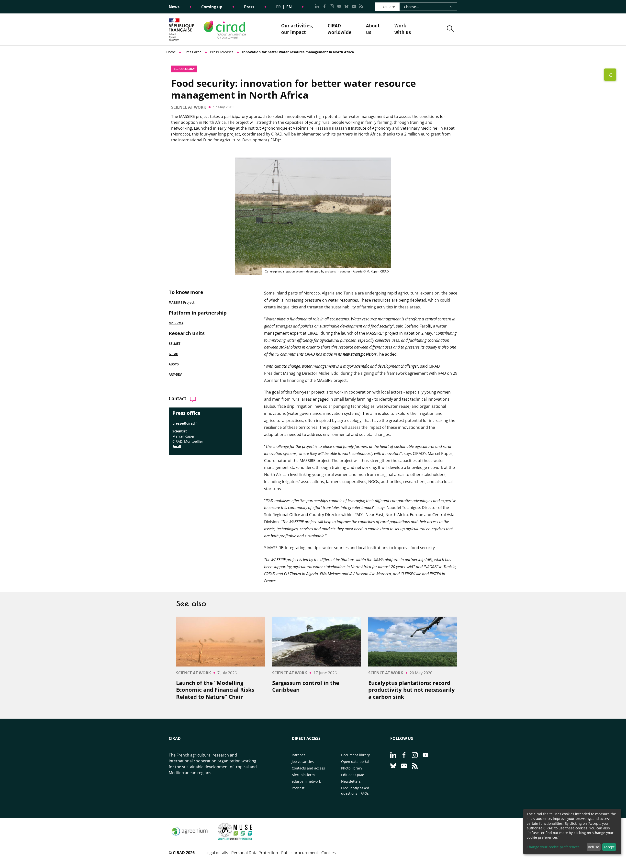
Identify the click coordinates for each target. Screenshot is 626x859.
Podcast (298, 788)
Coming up (211, 7)
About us (373, 29)
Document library (355, 755)
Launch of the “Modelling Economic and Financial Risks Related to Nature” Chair (215, 689)
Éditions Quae (352, 774)
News (174, 7)
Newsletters (351, 781)
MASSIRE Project (181, 303)
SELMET (174, 344)
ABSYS (174, 364)
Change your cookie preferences (553, 847)
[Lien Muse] (235, 838)
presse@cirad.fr (185, 423)
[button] (450, 29)
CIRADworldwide (339, 29)
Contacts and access (308, 768)
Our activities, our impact (297, 29)
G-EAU (173, 354)
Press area (192, 52)
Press (249, 7)
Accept (609, 847)
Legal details (216, 852)
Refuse (593, 847)
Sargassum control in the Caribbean (305, 686)
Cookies (328, 852)
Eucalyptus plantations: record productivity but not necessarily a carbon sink (411, 689)
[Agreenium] (190, 838)
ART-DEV (175, 375)
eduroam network (306, 781)
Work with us (402, 29)
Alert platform (303, 774)
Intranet (298, 755)
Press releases (222, 52)
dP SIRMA (176, 323)
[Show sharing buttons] (610, 74)
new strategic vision (359, 354)
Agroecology (184, 69)
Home (171, 52)
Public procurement (299, 852)
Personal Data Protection (254, 852)
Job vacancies (303, 761)
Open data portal (355, 761)
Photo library (351, 768)
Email (176, 447)
